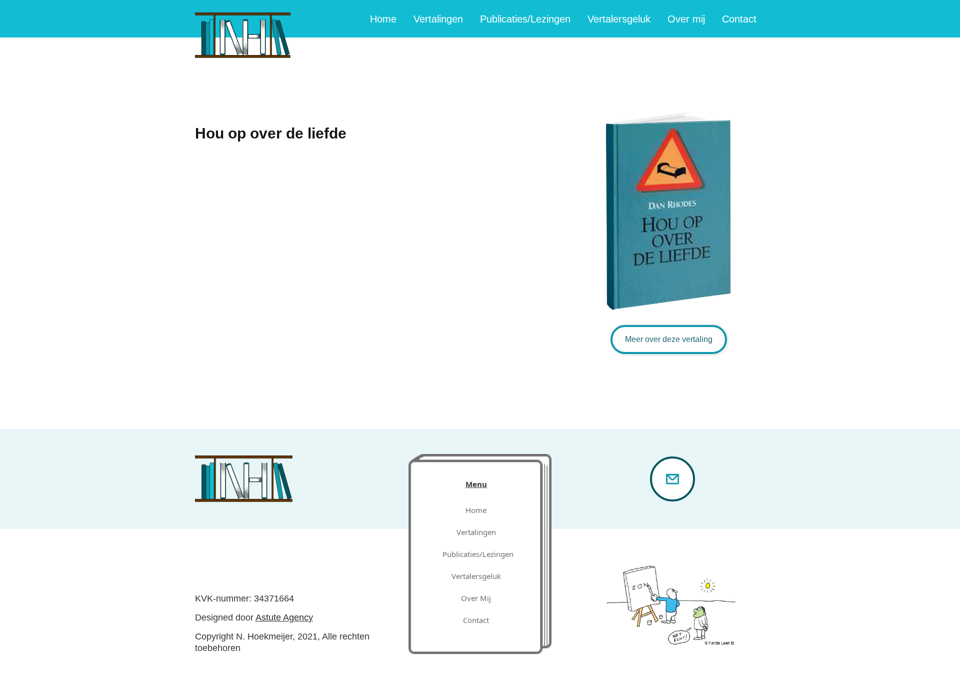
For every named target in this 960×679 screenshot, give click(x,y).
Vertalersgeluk (619, 19)
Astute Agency (284, 617)
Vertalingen (438, 19)
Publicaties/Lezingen (525, 19)
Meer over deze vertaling (668, 339)
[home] (242, 29)
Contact (739, 19)
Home (383, 19)
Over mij (686, 19)
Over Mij (476, 598)
